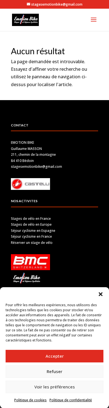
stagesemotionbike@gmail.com (36, 166)
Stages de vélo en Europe (31, 224)
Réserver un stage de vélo (32, 242)
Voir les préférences (54, 387)
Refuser (54, 371)
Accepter (55, 356)
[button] (100, 294)
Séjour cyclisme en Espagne (33, 230)
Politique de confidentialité (70, 400)
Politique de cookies (30, 400)
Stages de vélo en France (31, 218)
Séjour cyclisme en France (31, 236)
